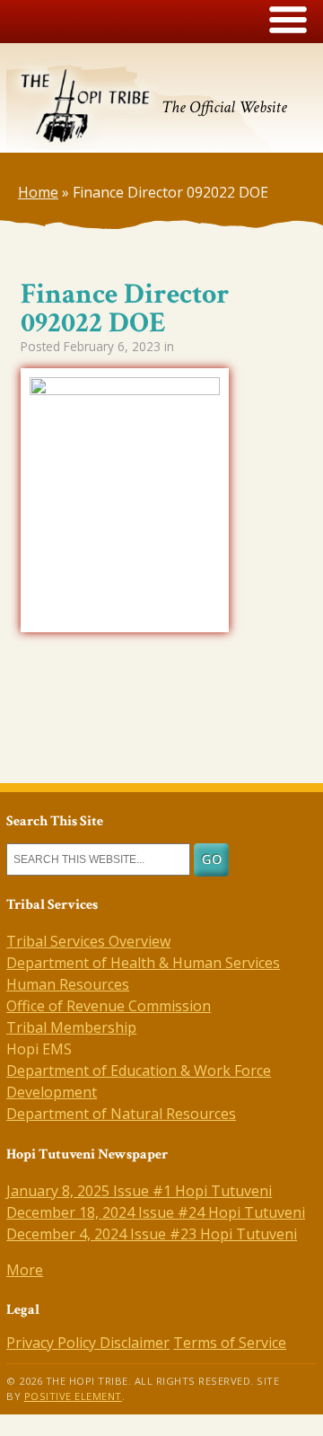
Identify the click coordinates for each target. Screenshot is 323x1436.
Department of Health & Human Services (143, 963)
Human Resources (67, 984)
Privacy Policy (53, 1342)
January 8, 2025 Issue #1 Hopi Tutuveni (139, 1191)
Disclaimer (135, 1342)
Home (38, 192)
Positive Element (73, 1396)
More (24, 1270)
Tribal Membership (71, 1027)
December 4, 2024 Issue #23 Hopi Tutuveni (151, 1234)
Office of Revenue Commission (108, 1006)
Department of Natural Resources (121, 1113)
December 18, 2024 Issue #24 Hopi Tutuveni (155, 1212)
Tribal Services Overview (88, 941)
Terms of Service (229, 1342)
